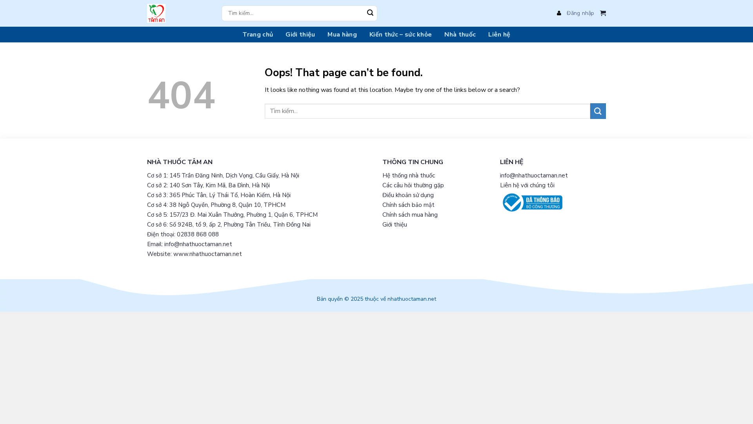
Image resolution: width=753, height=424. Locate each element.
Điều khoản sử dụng (408, 195)
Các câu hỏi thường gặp (413, 185)
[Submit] (370, 13)
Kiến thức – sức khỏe (400, 34)
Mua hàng (342, 34)
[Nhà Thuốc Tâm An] (178, 13)
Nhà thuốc (460, 34)
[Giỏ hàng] (603, 13)
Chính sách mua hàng (410, 215)
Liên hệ (499, 34)
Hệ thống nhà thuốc (408, 175)
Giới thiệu (300, 34)
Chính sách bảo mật (408, 205)
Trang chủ (257, 34)
